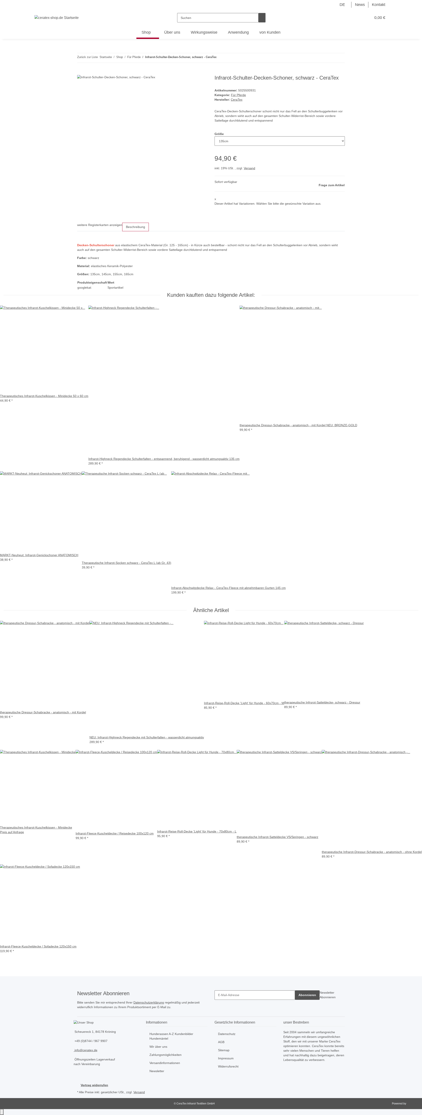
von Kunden (269, 32)
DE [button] (343, 4)
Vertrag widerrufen (94, 1085)
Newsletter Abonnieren (328, 995)
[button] (359, 17)
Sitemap (223, 1050)
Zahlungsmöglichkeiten (165, 1055)
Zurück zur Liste (87, 57)
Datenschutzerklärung (148, 1002)
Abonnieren (307, 995)
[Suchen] (262, 17)
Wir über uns (158, 1046)
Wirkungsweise (204, 32)
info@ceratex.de (85, 1050)
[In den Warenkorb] (80, 72)
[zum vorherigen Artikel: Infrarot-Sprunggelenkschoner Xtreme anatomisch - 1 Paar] (220, 58)
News (360, 4)
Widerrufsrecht (228, 1066)
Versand (249, 168)
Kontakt (378, 4)
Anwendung (238, 32)
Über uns (172, 32)
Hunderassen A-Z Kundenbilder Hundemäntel (171, 1036)
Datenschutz (226, 1034)
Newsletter (156, 1071)
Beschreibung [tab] (135, 227)
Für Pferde (238, 95)
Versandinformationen (164, 1063)
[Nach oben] (2, 1112)
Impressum (226, 1058)
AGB (221, 1042)
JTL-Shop (412, 1103)
